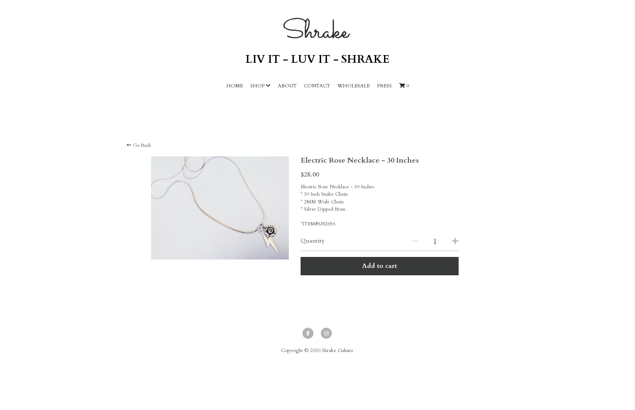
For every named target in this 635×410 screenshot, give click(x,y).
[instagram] (326, 333)
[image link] (317, 28)
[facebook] (307, 333)
